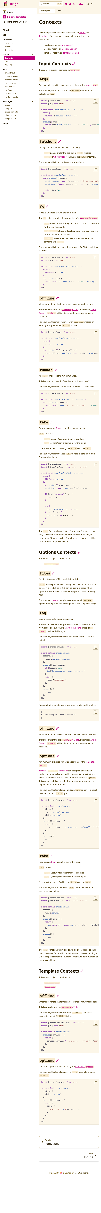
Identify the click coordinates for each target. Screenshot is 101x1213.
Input (58, 428)
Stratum (55, 600)
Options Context (69, 49)
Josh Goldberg (81, 1173)
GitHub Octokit (60, 156)
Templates (44, 36)
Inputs (82, 32)
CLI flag (70, 309)
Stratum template (73, 627)
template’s (84, 1066)
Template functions (53, 770)
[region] (69, 116)
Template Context (71, 52)
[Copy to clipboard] (95, 101)
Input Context (66, 45)
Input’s (91, 85)
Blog (81, 4)
